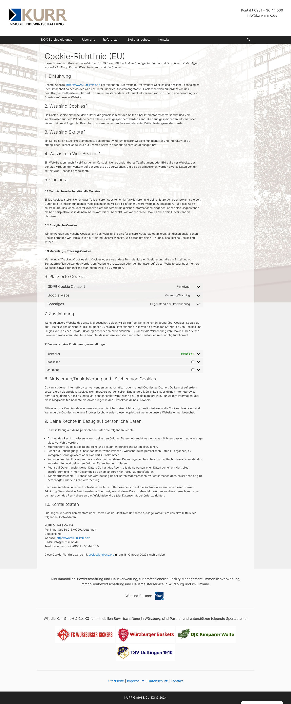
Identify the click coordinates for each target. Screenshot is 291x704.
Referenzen (111, 39)
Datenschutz (158, 681)
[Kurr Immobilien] (37, 18)
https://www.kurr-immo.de (83, 84)
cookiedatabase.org (101, 554)
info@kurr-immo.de (262, 15)
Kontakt (163, 39)
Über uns (88, 39)
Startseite (116, 681)
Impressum (136, 681)
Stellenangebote (138, 39)
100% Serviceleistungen (57, 39)
